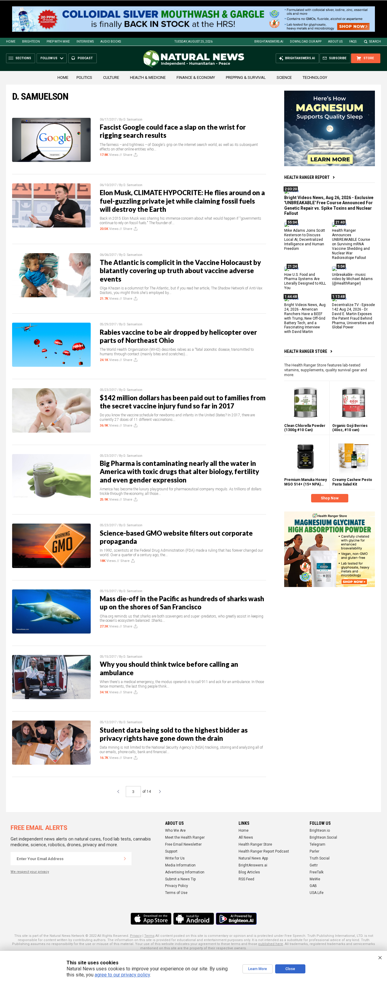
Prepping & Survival (246, 77)
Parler (314, 851)
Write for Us (175, 858)
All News (246, 837)
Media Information (180, 865)
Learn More (257, 969)
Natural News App (253, 858)
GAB (313, 886)
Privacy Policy (176, 886)
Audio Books (110, 41)
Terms (149, 936)
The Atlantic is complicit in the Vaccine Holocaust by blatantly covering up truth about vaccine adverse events (180, 270)
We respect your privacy (30, 872)
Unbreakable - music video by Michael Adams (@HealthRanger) (352, 279)
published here (270, 944)
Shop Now (330, 498)
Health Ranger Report (307, 177)
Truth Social (320, 858)
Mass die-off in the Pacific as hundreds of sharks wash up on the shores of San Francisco (182, 603)
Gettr (314, 865)
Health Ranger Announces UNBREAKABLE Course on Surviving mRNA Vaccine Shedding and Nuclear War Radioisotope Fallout (351, 244)
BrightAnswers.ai (268, 41)
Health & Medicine (148, 77)
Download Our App (305, 41)
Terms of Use (176, 893)
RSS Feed (246, 879)
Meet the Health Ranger (185, 837)
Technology (315, 77)
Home (10, 41)
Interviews (85, 41)
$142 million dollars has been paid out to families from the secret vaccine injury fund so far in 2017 (183, 402)
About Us (335, 41)
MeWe (315, 879)
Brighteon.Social (323, 837)
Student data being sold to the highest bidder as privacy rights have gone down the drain (174, 734)
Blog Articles (249, 872)
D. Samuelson (132, 119)
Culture (111, 77)
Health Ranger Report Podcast (264, 851)
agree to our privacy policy (122, 975)
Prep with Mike (58, 41)
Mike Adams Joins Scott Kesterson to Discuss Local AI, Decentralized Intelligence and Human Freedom (304, 239)
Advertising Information (184, 872)
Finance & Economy (196, 77)
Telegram (317, 844)
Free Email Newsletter (183, 844)
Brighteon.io (320, 830)
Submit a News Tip (180, 879)
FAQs (352, 41)
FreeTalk (317, 872)
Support (171, 851)
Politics (84, 77)
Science (284, 77)
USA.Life (317, 893)
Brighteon (31, 41)
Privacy (135, 936)
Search (375, 41)
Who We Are (175, 830)
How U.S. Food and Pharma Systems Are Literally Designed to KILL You (305, 281)
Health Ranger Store (305, 351)
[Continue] (125, 858)
